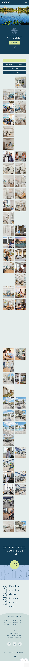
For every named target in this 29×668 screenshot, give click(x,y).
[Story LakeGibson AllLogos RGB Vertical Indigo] (5, 604)
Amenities (14, 68)
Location (13, 598)
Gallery (12, 594)
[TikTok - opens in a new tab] (20, 644)
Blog (11, 606)
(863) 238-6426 (14, 633)
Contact (13, 602)
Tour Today (15, 42)
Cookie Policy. (12, 652)
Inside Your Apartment (14, 64)
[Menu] (26, 2)
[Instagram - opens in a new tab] (14, 644)
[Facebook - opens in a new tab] (9, 644)
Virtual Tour (14, 72)
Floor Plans (14, 586)
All (14, 60)
